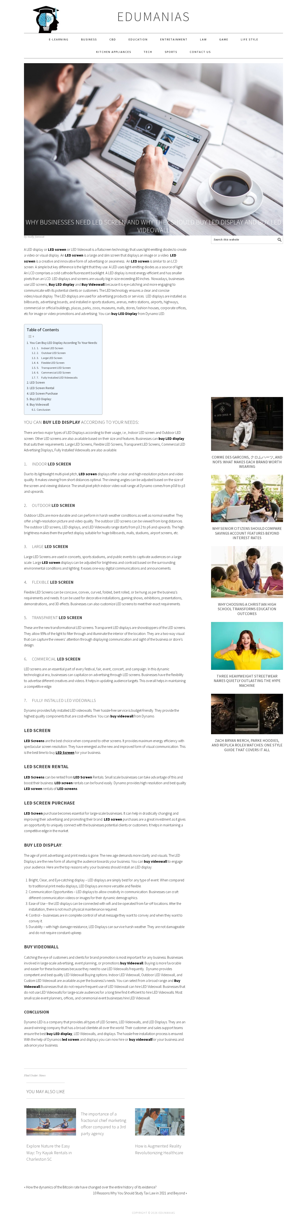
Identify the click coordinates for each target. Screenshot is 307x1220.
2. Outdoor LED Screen (51, 353)
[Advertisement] (247, 320)
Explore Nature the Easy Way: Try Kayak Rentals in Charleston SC (49, 1152)
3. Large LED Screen (49, 358)
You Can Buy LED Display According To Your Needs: (63, 343)
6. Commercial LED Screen (54, 372)
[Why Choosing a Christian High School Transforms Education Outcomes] (247, 596)
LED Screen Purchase (44, 394)
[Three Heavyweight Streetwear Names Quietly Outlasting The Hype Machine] (247, 668)
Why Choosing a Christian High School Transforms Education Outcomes (247, 609)
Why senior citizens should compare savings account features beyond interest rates (247, 533)
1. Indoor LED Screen (50, 348)
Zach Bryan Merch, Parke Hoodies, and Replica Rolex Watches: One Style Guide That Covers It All (247, 745)
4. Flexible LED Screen (50, 362)
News (42, 1075)
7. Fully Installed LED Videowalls (57, 377)
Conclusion (43, 409)
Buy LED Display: (41, 399)
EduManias (153, 16)
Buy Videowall (39, 405)
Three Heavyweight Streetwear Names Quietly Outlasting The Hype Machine (247, 681)
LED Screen (37, 383)
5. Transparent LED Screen (54, 367)
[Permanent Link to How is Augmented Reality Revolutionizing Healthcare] (160, 1111)
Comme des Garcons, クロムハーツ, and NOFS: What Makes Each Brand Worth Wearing (247, 462)
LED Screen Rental (42, 388)
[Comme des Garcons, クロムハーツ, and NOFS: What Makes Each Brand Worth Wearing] (247, 449)
